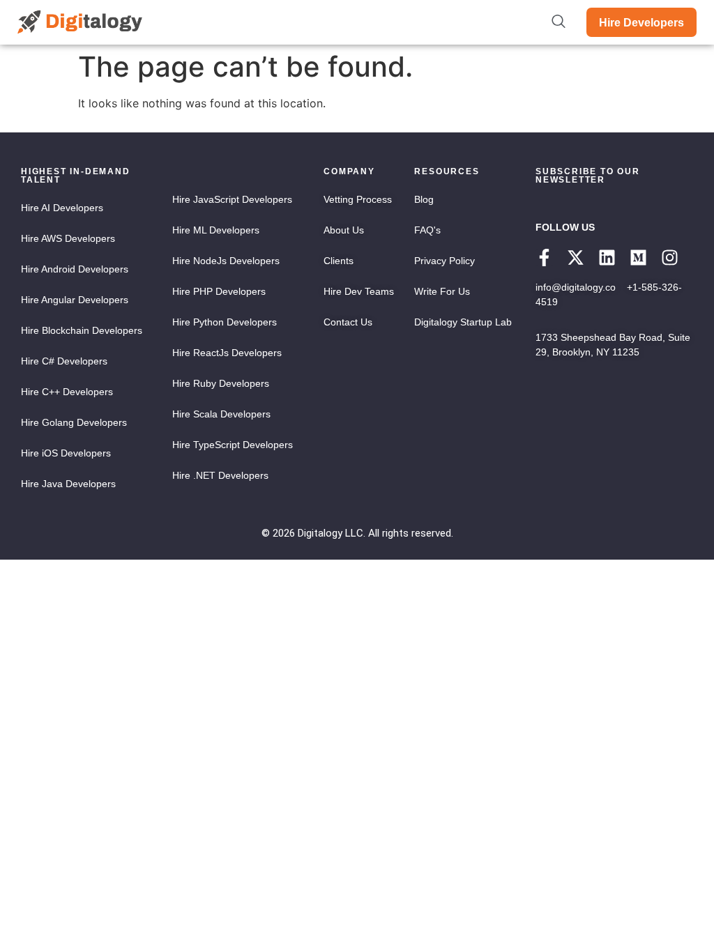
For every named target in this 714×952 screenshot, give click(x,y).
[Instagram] (669, 257)
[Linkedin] (607, 257)
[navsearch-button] (558, 22)
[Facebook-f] (544, 257)
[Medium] (638, 257)
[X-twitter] (575, 257)
